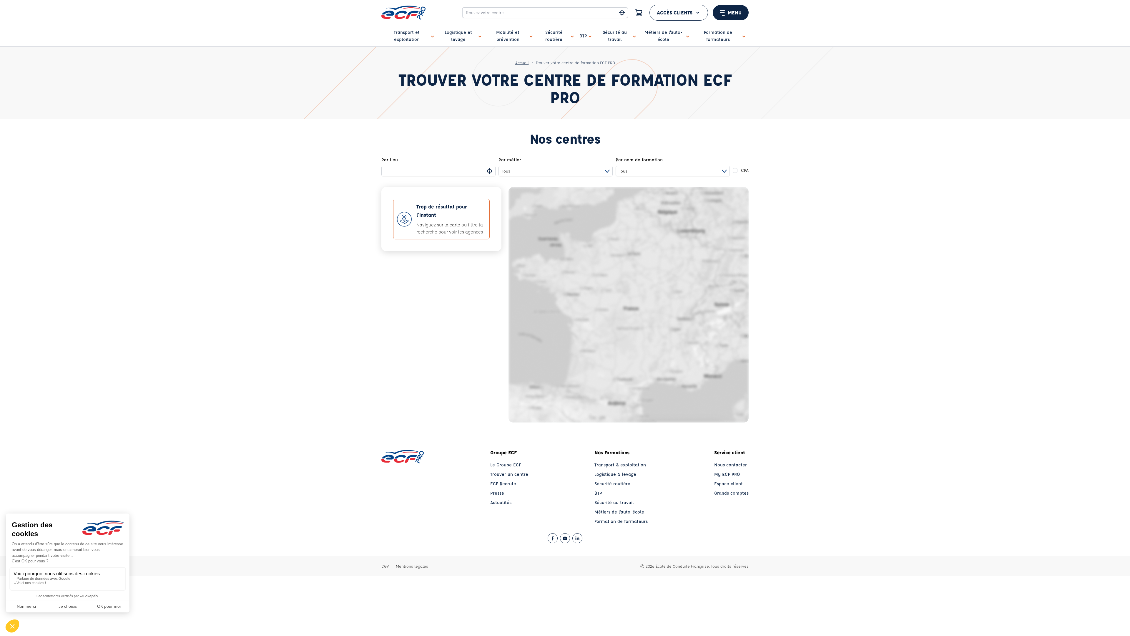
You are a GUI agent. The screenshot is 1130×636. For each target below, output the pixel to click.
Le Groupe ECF (505, 465)
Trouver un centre (509, 474)
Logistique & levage (615, 474)
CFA (745, 170)
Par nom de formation (639, 160)
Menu (735, 12)
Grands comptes (731, 493)
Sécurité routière (612, 483)
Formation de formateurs (621, 521)
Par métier (509, 160)
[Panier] (639, 13)
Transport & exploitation (620, 465)
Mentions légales (412, 566)
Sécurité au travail (614, 502)
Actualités (500, 502)
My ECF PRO (727, 474)
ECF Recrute (503, 483)
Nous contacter (730, 465)
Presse (497, 493)
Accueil (522, 62)
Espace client (728, 483)
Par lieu (389, 160)
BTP (598, 493)
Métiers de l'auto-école (619, 512)
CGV (385, 566)
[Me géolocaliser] (622, 13)
